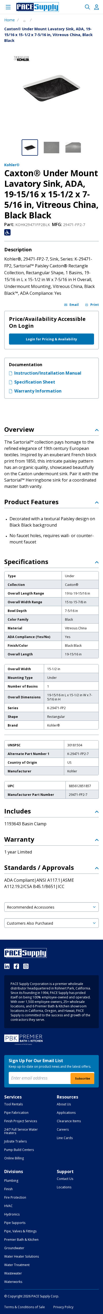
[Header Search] (87, 7)
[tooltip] (24, 20)
